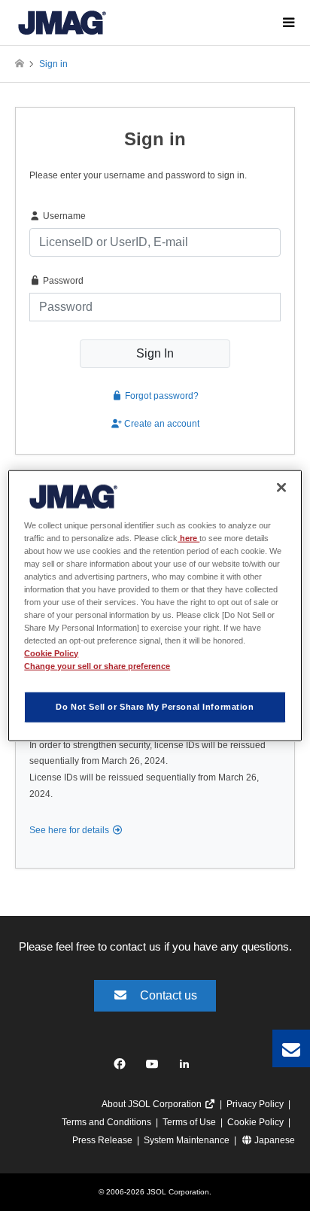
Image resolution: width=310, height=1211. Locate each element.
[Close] (281, 487)
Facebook (122, 1067)
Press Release (102, 1140)
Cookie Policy (255, 1122)
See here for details (70, 830)
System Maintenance (186, 1140)
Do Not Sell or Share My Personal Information (155, 706)
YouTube (155, 1067)
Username (63, 216)
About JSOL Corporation (153, 1104)
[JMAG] (62, 22)
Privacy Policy (255, 1104)
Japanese (273, 1140)
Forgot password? (161, 396)
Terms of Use (189, 1122)
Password (62, 280)
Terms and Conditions (106, 1122)
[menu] (287, 22)
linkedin (188, 1067)
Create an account (160, 423)
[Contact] (291, 1048)
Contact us (168, 995)
